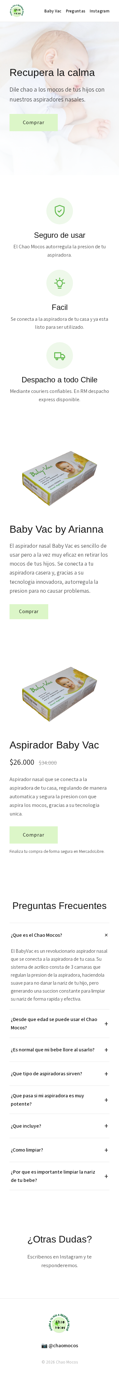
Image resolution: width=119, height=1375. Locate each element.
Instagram (99, 11)
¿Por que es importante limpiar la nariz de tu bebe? (53, 1175)
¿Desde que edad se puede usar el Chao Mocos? (54, 1023)
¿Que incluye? (26, 1126)
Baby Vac (52, 11)
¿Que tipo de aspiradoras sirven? (46, 1073)
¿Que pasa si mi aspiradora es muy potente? (47, 1099)
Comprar (33, 122)
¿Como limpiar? (27, 1149)
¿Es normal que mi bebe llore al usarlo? (53, 1049)
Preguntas (76, 11)
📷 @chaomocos (59, 1345)
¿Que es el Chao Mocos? (36, 935)
